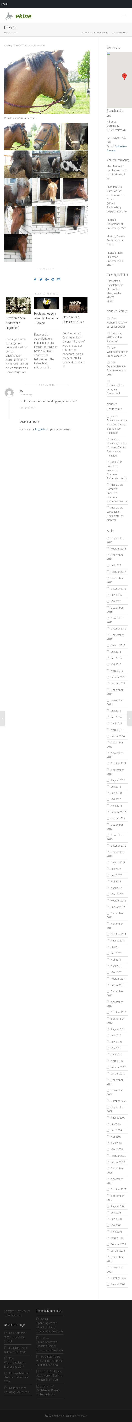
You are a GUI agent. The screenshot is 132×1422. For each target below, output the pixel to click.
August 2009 (118, 1117)
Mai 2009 (116, 1136)
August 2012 (118, 862)
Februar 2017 (118, 571)
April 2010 (116, 1054)
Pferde (37, 46)
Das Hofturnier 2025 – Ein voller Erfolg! (117, 322)
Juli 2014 (116, 710)
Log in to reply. (27, 408)
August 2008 (118, 1206)
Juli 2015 (116, 651)
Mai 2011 (116, 959)
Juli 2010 (116, 1035)
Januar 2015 (118, 683)
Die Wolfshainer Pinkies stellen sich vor (48, 1390)
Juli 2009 (116, 1124)
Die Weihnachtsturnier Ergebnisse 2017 (117, 351)
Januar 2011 (118, 985)
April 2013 (116, 805)
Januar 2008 (118, 1250)
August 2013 (118, 780)
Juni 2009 (116, 1130)
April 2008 (116, 1231)
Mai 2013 (116, 799)
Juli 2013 (116, 786)
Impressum (23, 1311)
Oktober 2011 (118, 934)
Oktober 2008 (118, 1189)
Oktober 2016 (118, 588)
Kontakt (9, 1311)
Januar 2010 (118, 1073)
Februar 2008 (118, 1244)
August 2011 (118, 940)
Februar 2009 (118, 1155)
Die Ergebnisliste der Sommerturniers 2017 (16, 1377)
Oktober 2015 (118, 628)
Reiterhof (29, 46)
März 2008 (117, 1238)
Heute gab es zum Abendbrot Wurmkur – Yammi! (46, 318)
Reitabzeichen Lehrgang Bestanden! (115, 389)
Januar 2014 (118, 736)
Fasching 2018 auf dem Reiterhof (115, 337)
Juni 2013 (116, 793)
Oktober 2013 (118, 763)
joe (112, 416)
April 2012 (116, 887)
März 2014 (117, 729)
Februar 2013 (118, 812)
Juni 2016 (116, 595)
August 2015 (118, 645)
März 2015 (117, 670)
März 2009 (117, 1149)
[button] (124, 76)
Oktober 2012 (118, 845)
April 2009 (116, 1143)
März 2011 (117, 972)
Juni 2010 (116, 1041)
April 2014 (116, 723)
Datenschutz (14, 1315)
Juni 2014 (116, 717)
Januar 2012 (118, 907)
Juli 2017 (116, 565)
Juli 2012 (116, 868)
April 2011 (116, 966)
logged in (40, 429)
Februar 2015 (118, 677)
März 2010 (117, 1060)
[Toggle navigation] (124, 15)
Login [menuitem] (4, 3)
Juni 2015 (116, 658)
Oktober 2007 (118, 1278)
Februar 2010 (118, 1067)
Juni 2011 (116, 953)
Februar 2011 (118, 978)
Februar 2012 (118, 900)
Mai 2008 (116, 1225)
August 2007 (118, 1284)
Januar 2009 (118, 1162)
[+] (18, 305)
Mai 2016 (116, 601)
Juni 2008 (116, 1219)
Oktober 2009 (118, 1100)
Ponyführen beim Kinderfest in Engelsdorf (16, 323)
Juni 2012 (116, 875)
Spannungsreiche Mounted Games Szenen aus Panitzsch (49, 1327)
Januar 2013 (118, 818)
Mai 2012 (116, 881)
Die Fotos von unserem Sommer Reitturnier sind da (49, 1361)
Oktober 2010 (118, 1012)
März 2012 (117, 894)
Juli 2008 (116, 1212)
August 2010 (118, 1029)
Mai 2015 (116, 664)
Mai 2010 (116, 1048)
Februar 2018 (118, 548)
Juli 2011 (116, 947)
